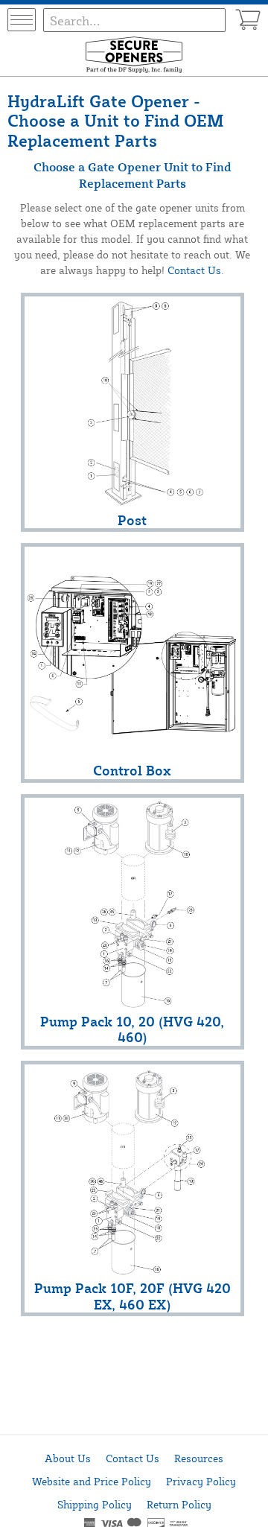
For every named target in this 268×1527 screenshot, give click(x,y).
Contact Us (194, 270)
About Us (68, 1458)
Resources (198, 1458)
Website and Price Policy (91, 1481)
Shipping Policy (94, 1504)
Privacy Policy (201, 1481)
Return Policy (179, 1504)
